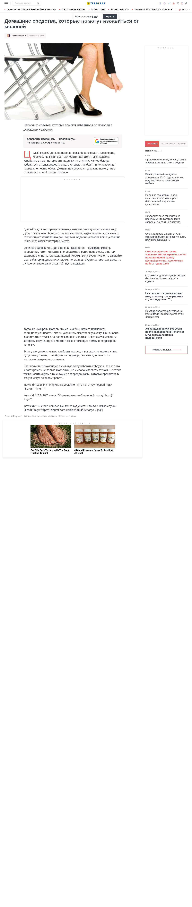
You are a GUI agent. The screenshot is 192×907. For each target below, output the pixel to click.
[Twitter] (178, 3)
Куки (94, 16)
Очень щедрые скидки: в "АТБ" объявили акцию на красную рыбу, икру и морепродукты (165, 236)
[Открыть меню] (6, 3)
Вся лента (151, 151)
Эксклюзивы (98, 9)
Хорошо (110, 16)
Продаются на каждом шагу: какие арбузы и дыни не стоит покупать (165, 161)
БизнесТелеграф (120, 9)
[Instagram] (182, 3)
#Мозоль (52, 416)
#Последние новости (35, 416)
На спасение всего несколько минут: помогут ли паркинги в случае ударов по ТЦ (164, 296)
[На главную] (96, 3)
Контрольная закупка (73, 9)
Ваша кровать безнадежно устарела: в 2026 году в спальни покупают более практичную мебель (164, 179)
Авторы (186, 9)
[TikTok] (186, 3)
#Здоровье (16, 416)
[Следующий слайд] (189, 10)
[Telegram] (169, 3)
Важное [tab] (182, 144)
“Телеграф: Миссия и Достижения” (153, 9)
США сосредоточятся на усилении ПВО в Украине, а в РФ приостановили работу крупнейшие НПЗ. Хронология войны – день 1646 (165, 257)
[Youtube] (173, 3)
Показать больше (161, 350)
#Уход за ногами (67, 416)
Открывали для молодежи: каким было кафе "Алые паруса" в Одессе (165, 278)
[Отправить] (38, 3)
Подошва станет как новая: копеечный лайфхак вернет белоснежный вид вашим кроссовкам (161, 200)
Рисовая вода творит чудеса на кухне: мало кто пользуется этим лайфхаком (164, 314)
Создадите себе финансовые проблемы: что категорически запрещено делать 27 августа (162, 219)
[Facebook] (160, 3)
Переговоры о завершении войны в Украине (31, 9)
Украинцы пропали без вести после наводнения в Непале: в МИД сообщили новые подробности (164, 333)
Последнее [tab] (152, 144)
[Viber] (164, 3)
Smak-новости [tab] (168, 144)
